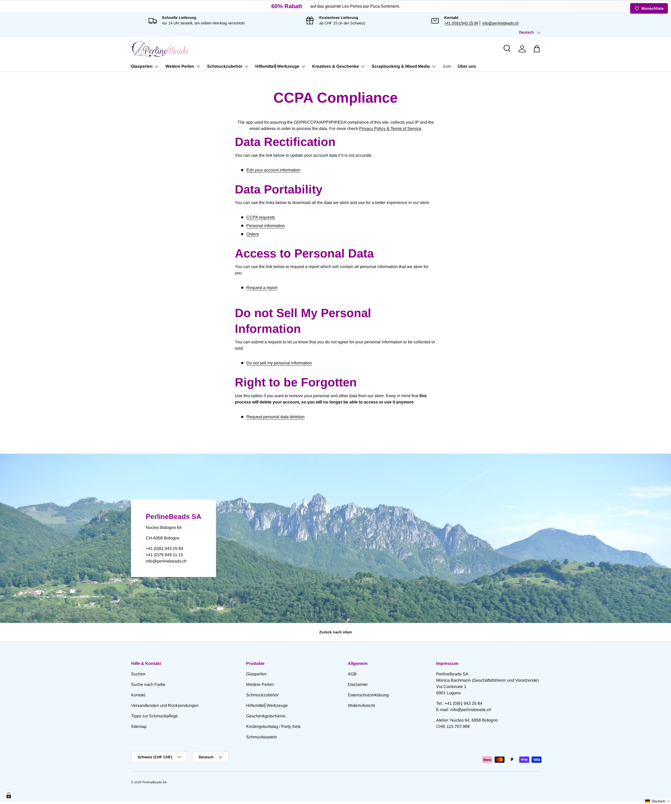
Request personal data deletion (275, 416)
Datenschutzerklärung (368, 695)
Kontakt (138, 695)
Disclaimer (358, 684)
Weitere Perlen (179, 66)
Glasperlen (142, 66)
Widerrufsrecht (361, 705)
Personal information (265, 225)
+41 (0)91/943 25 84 (461, 23)
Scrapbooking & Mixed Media (401, 66)
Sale (447, 66)
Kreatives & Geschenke (335, 66)
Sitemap (139, 726)
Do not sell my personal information (279, 363)
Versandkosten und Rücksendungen (165, 705)
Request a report (261, 287)
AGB (352, 674)
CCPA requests (260, 217)
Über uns (467, 66)
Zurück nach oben (335, 632)
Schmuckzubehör (224, 66)
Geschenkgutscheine (265, 716)
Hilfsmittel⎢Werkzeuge (277, 66)
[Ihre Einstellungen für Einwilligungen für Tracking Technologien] (8, 795)
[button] (537, 49)
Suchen (138, 674)
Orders (252, 234)
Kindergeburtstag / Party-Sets (273, 726)
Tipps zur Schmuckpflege (154, 716)
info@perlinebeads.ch (500, 23)
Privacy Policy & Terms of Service (390, 128)
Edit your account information (273, 170)
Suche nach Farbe (148, 684)
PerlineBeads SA (154, 782)
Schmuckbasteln (261, 737)
